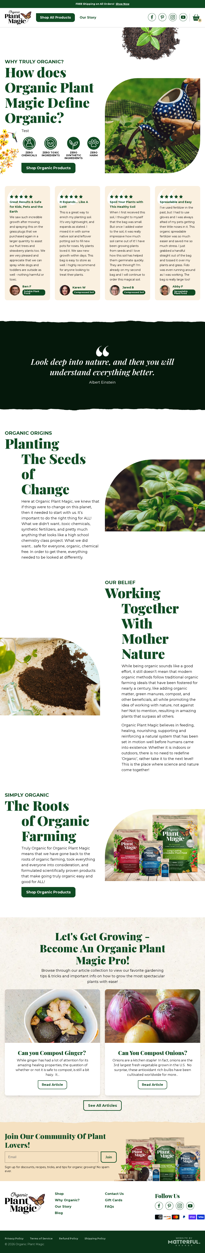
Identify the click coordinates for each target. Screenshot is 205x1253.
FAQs (109, 1206)
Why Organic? (67, 1200)
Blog (59, 1213)
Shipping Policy (95, 1238)
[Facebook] (152, 17)
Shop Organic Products (48, 168)
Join (109, 1157)
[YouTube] (183, 17)
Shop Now (122, 3)
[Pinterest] (162, 17)
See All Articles (102, 1105)
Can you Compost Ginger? (52, 1052)
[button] (196, 18)
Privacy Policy (14, 1238)
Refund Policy (68, 1238)
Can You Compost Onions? (152, 1052)
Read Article (52, 1085)
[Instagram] (173, 17)
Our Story (63, 1206)
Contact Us (114, 1194)
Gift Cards (113, 1200)
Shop (59, 1194)
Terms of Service (41, 1238)
